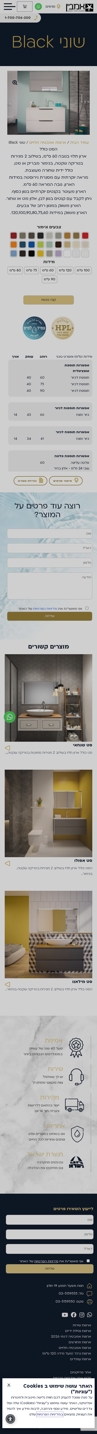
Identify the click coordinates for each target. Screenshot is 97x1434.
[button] (9, 1384)
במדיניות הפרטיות (50, 1414)
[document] (48, 717)
